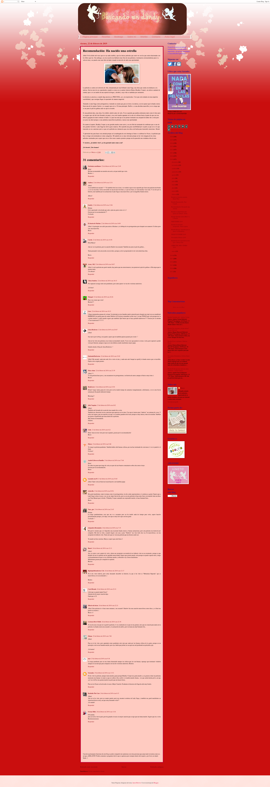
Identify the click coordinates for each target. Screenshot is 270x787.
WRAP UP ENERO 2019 (178, 234)
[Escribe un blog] (108, 152)
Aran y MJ (91, 264)
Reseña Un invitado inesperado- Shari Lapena (179, 225)
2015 (171, 265)
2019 (171, 159)
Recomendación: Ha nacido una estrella (180, 208)
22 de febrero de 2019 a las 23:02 (110, 356)
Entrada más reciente (89, 766)
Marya (182, 388)
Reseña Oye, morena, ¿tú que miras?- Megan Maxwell (178, 329)
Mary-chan (91, 370)
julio (173, 178)
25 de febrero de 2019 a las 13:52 (104, 673)
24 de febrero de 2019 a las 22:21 (106, 589)
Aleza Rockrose (93, 330)
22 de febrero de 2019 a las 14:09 (111, 223)
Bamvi (90, 548)
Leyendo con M (92, 479)
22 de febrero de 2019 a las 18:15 (107, 281)
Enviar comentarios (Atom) (96, 771)
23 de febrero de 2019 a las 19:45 (107, 479)
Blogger (156, 783)
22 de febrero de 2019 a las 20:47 (107, 330)
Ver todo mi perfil (173, 402)
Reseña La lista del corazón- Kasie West (179, 198)
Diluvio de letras (93, 605)
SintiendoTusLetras (94, 356)
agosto (174, 175)
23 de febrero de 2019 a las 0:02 (106, 405)
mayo (173, 185)
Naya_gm (91, 509)
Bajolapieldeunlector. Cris (96, 571)
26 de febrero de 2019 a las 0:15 (109, 693)
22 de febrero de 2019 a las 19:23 (101, 311)
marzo (174, 191)
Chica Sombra (92, 281)
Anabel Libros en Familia (96, 460)
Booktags (118, 37)
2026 (171, 137)
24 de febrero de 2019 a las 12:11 (102, 548)
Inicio (124, 766)
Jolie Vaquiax (92, 405)
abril (173, 188)
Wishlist (144, 37)
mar (89, 659)
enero (173, 251)
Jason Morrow (137, 783)
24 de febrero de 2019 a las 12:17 (114, 571)
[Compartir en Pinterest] (114, 152)
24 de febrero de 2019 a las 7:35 (111, 528)
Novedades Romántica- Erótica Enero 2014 (179, 357)
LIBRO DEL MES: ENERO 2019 (179, 246)
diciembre (175, 162)
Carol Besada (92, 589)
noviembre (175, 165)
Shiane (90, 636)
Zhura (90, 444)
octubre (174, 168)
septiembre (175, 172)
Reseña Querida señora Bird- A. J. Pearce (180, 217)
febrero (174, 194)
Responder (91, 176)
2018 (171, 255)
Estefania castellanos (94, 166)
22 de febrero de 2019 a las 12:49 (111, 166)
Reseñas (106, 37)
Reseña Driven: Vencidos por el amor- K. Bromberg (180, 230)
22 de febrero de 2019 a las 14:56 (102, 240)
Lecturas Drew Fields (94, 622)
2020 (171, 156)
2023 (171, 146)
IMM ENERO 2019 (177, 221)
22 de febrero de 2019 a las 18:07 (105, 264)
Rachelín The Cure (94, 693)
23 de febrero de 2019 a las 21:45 (104, 509)
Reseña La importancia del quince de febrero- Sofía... (179, 212)
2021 (171, 153)
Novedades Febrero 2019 (178, 237)
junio (173, 181)
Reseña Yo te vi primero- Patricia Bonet (177, 342)
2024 (171, 143)
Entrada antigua (156, 766)
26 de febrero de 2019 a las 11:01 (106, 712)
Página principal (90, 37)
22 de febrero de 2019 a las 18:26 (103, 297)
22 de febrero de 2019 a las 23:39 (105, 370)
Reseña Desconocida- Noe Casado (178, 203)
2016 (171, 262)
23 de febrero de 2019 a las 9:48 (102, 444)
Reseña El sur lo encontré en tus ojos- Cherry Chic (180, 241)
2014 (171, 268)
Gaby (89, 430)
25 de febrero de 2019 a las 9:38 (100, 659)
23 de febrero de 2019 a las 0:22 (101, 430)
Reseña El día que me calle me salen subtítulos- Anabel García (178, 370)
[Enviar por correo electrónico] (106, 152)
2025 (171, 140)
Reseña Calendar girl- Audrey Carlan (178, 317)
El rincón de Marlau (94, 223)
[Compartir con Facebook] (112, 152)
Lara (89, 311)
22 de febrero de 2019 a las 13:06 (103, 205)
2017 (171, 259)
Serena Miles (92, 712)
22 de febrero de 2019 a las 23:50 (105, 387)
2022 (171, 150)
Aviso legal (170, 37)
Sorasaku (91, 673)
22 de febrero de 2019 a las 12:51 (103, 183)
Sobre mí (131, 37)
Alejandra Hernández (95, 528)
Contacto (156, 37)
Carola (90, 240)
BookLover (91, 387)
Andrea (90, 183)
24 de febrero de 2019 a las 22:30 (111, 622)
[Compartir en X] (110, 152)
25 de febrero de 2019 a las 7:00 (102, 636)
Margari (90, 297)
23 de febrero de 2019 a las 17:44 (114, 460)
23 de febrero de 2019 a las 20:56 (104, 491)
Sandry (90, 205)
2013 (171, 272)
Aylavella (91, 491)
